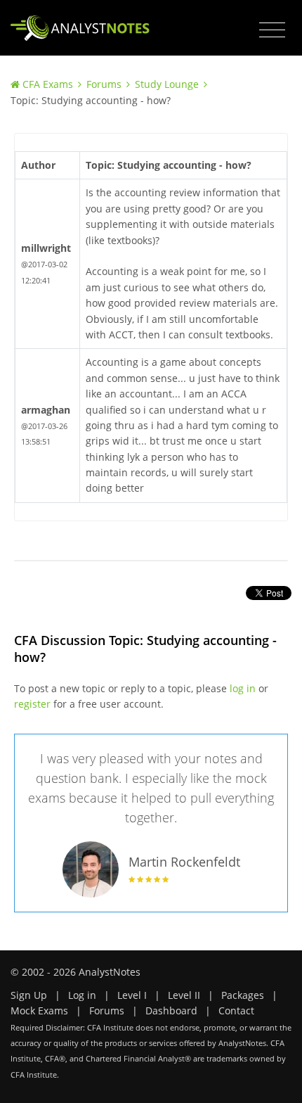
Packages (242, 995)
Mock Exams (39, 1010)
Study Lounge (167, 84)
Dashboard (171, 1010)
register (32, 703)
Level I (132, 995)
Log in (82, 995)
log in (243, 688)
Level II (184, 995)
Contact (236, 1010)
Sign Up (29, 995)
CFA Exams (47, 84)
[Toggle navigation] (272, 30)
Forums (104, 84)
